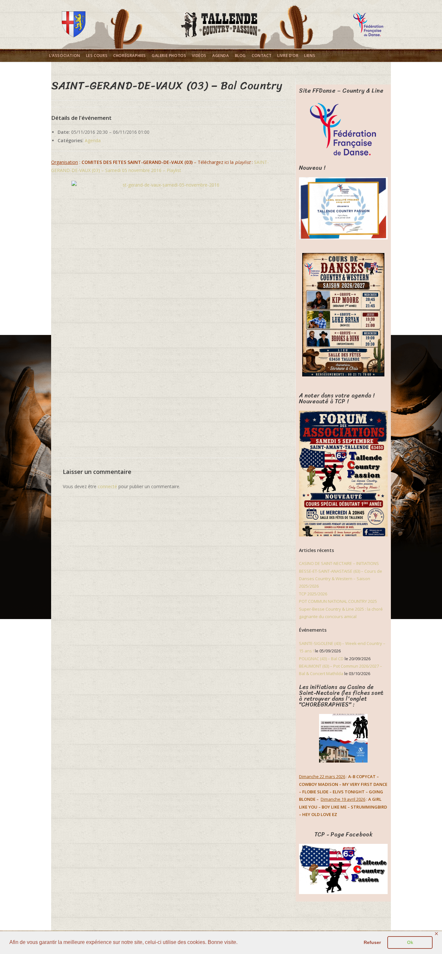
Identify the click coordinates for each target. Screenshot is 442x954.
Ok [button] (410, 942)
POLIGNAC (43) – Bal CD (321, 658)
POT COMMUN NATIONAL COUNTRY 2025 (338, 601)
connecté (107, 486)
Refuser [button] (372, 942)
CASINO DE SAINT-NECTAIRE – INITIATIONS (339, 563)
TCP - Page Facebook (343, 834)
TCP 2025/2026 (313, 594)
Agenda (93, 140)
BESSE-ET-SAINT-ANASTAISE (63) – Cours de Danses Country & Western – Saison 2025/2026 (340, 578)
